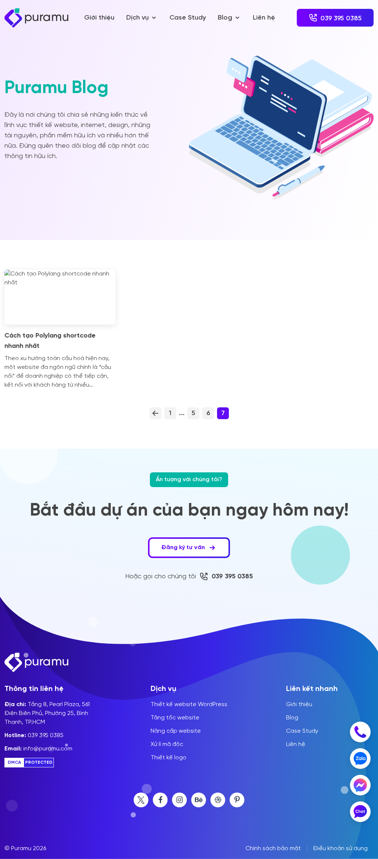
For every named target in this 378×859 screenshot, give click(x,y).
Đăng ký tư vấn (183, 548)
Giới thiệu (99, 17)
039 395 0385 (33, 736)
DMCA (14, 762)
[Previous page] (155, 413)
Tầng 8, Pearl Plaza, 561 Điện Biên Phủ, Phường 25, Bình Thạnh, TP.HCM (47, 713)
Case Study (187, 17)
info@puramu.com (38, 749)
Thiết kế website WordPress (189, 705)
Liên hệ (264, 17)
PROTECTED (38, 762)
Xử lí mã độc (167, 744)
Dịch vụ (137, 17)
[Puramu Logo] (36, 18)
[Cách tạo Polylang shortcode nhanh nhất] (60, 297)
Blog (225, 17)
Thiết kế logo (168, 758)
